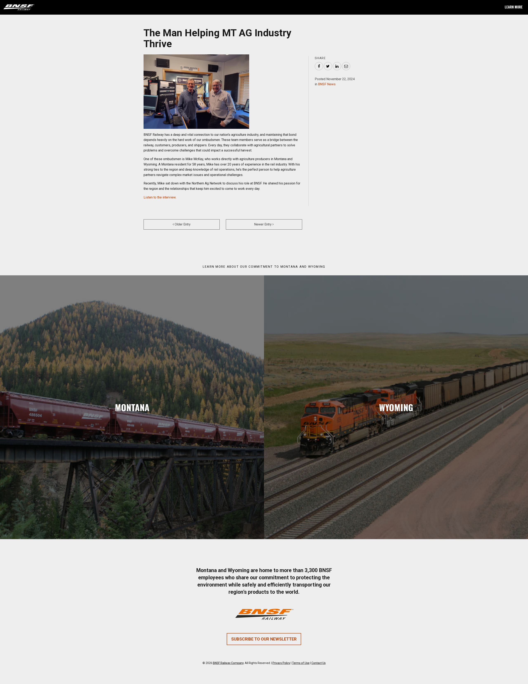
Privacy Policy (281, 663)
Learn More (514, 7)
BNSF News (327, 84)
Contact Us (318, 663)
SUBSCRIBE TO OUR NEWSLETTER (264, 639)
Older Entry (182, 224)
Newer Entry (263, 224)
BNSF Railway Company (228, 663)
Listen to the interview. (160, 197)
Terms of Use (301, 663)
